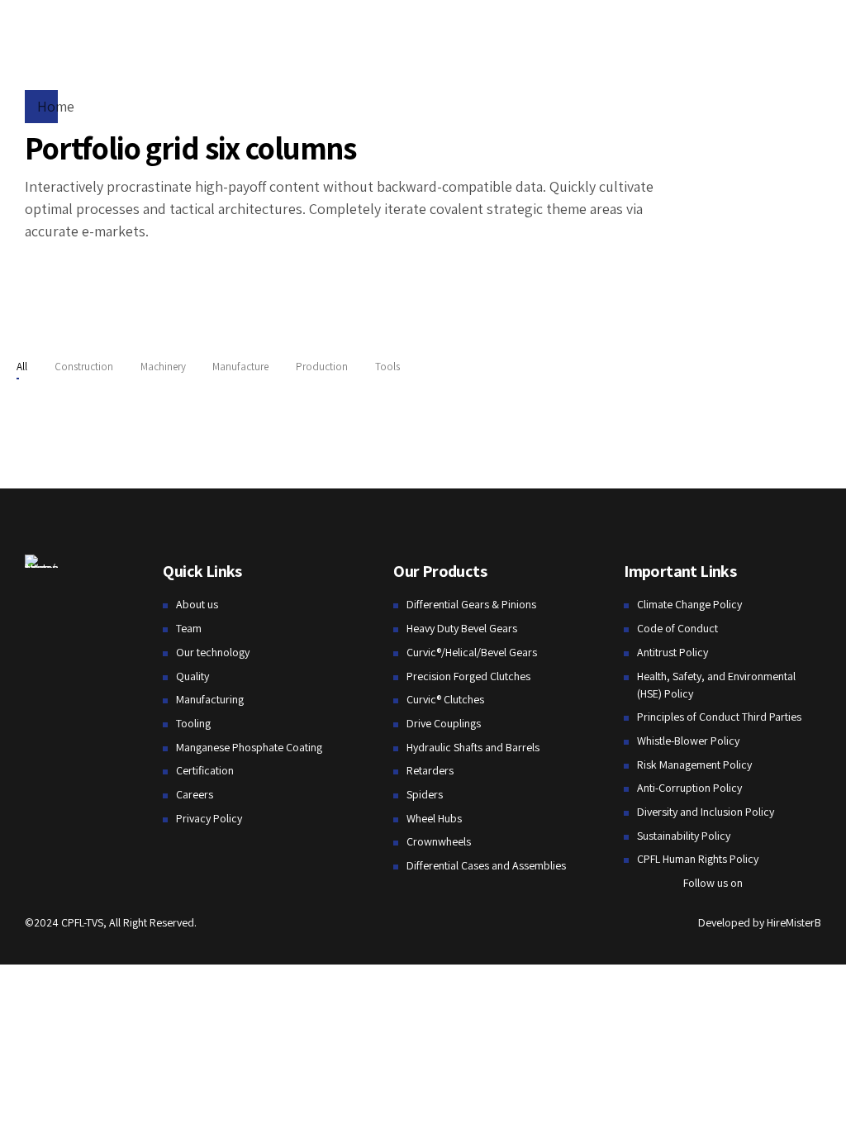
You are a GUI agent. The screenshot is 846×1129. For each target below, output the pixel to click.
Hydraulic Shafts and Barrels (472, 747)
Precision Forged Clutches (468, 676)
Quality (192, 676)
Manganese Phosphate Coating (249, 747)
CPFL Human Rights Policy (697, 858)
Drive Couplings (443, 723)
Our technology (213, 652)
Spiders (424, 794)
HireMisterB (794, 922)
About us (197, 604)
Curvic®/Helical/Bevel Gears (471, 652)
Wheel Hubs (434, 818)
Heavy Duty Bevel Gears (461, 628)
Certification (205, 770)
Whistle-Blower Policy (688, 740)
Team (189, 628)
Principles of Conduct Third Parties (719, 716)
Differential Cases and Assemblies (486, 865)
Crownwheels (438, 841)
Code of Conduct (677, 628)
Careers (194, 794)
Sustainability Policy (683, 835)
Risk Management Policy (694, 764)
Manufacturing (210, 699)
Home (55, 106)
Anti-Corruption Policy (689, 787)
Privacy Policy (209, 818)
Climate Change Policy (689, 604)
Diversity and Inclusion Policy (705, 811)
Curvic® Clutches (445, 699)
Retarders (430, 770)
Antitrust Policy (672, 652)
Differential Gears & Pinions (471, 604)
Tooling (193, 723)
